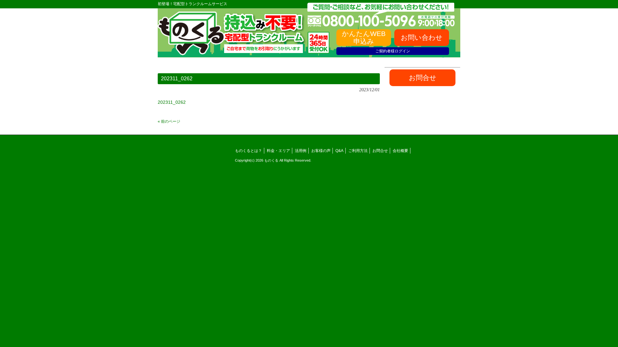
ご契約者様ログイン (392, 51)
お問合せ (380, 150)
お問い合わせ (422, 37)
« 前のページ (169, 121)
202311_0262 (172, 102)
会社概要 (400, 150)
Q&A (339, 150)
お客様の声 (321, 150)
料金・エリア (278, 150)
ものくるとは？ (248, 150)
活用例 (300, 150)
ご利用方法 (358, 150)
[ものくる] (191, 52)
